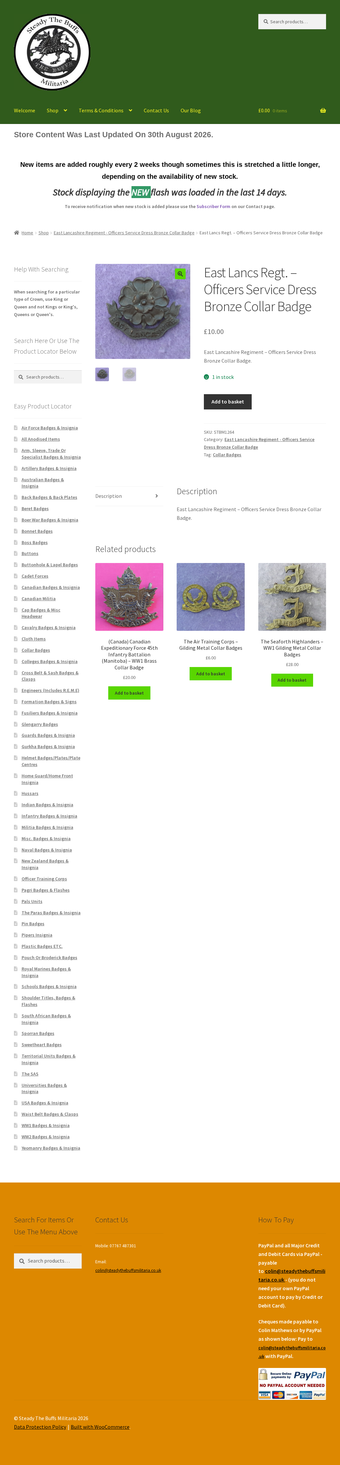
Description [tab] (108, 496)
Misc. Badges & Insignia (46, 839)
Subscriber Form (213, 206)
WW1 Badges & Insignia (46, 1125)
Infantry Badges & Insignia (49, 816)
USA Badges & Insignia (45, 1103)
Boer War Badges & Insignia (50, 520)
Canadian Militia (39, 599)
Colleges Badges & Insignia (50, 661)
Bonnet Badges (37, 531)
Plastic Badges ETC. (42, 946)
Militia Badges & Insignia (47, 827)
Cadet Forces (35, 576)
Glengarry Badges (40, 724)
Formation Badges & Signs (49, 702)
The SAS (30, 1074)
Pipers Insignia (37, 935)
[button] (180, 274)
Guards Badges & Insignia (48, 735)
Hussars (30, 793)
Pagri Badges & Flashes (46, 890)
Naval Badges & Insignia (47, 850)
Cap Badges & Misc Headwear (41, 613)
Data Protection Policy (40, 1426)
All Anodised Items (41, 439)
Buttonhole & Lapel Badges (50, 565)
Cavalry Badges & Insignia (49, 627)
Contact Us (156, 110)
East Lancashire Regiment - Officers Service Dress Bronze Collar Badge (124, 233)
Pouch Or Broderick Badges (49, 957)
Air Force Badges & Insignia (50, 428)
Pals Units (32, 901)
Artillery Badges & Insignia (49, 468)
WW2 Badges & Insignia (46, 1137)
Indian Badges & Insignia (47, 805)
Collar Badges (227, 455)
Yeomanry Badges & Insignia (51, 1148)
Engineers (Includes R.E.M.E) (50, 690)
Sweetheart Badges (42, 1045)
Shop (52, 110)
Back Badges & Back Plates (49, 497)
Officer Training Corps (44, 879)
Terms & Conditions (101, 110)
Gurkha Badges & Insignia (48, 746)
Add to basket (228, 401)
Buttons (30, 553)
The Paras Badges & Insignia (51, 913)
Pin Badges (33, 924)
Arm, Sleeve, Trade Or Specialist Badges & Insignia (51, 453)
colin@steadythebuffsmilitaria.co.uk (128, 1270)
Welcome (24, 110)
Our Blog (191, 110)
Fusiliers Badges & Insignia (50, 713)
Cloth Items (34, 639)
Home (27, 233)
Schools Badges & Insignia (49, 986)
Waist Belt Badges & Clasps (50, 1114)
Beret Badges (35, 508)
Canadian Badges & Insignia (51, 587)
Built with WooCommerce (100, 1426)
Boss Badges (35, 542)
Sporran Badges (38, 1033)
